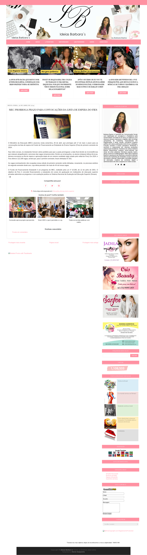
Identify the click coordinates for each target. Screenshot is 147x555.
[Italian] (127, 456)
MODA (38, 42)
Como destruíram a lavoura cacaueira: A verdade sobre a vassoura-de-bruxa (127, 420)
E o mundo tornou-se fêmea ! (127, 393)
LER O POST (24, 95)
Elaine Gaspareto (78, 552)
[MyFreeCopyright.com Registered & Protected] (118, 531)
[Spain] (123, 456)
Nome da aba (14, 2)
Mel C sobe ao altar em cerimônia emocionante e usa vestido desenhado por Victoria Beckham (123, 82)
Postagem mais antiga (90, 243)
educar (62, 191)
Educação (56, 191)
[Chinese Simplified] (123, 453)
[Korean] (114, 453)
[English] (110, 456)
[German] (119, 456)
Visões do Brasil (123, 381)
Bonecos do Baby (111, 475)
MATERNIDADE (64, 42)
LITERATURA (49, 42)
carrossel (57, 89)
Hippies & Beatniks (112, 477)
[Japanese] (119, 453)
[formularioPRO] (110, 490)
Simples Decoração (112, 474)
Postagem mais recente (16, 243)
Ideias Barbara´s (67, 550)
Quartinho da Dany (112, 479)
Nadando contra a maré (125, 406)
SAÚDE (92, 42)
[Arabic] (110, 453)
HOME (28, 42)
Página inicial (53, 243)
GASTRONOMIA (79, 42)
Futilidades (121, 431)
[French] (114, 456)
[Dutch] (131, 456)
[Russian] (127, 453)
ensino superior (69, 191)
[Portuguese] (131, 453)
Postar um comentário (20, 232)
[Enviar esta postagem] (9, 177)
